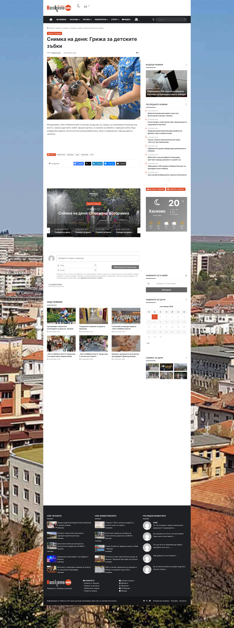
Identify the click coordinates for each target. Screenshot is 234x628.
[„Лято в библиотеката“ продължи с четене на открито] (93, 343)
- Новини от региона (91, 586)
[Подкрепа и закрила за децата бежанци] (93, 316)
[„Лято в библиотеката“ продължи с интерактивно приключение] (61, 343)
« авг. (148, 343)
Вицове (124, 591)
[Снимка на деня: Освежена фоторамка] (152, 375)
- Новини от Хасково (91, 583)
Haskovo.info (56, 53)
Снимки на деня (127, 581)
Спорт (114, 19)
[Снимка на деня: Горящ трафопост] (180, 367)
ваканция (70, 154)
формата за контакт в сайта (91, 278)
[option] (97, 212)
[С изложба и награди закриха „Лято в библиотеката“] (126, 316)
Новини (62, 19)
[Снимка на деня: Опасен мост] (166, 375)
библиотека (61, 154)
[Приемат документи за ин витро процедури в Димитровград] (126, 343)
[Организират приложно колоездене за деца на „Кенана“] (61, 316)
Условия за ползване (161, 601)
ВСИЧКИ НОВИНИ (156, 189)
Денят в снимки (62, 28)
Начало (51, 28)
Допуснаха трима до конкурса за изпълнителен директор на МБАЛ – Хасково (71, 546)
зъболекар (84, 154)
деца (77, 154)
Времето (124, 583)
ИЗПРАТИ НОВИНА (176, 189)
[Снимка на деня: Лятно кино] (166, 367)
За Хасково (125, 588)
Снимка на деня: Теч (97, 213)
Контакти (182, 601)
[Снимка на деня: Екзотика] (152, 367)
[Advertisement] (93, 372)
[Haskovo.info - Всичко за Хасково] (59, 8)
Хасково (74, 19)
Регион (86, 19)
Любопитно (100, 19)
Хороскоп (125, 586)
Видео (127, 19)
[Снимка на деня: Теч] (180, 375)
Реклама (174, 601)
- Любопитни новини (91, 588)
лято (91, 154)
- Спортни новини (90, 591)
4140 (155, 523)
